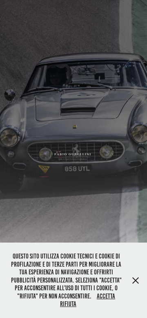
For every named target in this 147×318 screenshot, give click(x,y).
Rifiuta (68, 303)
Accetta (106, 296)
